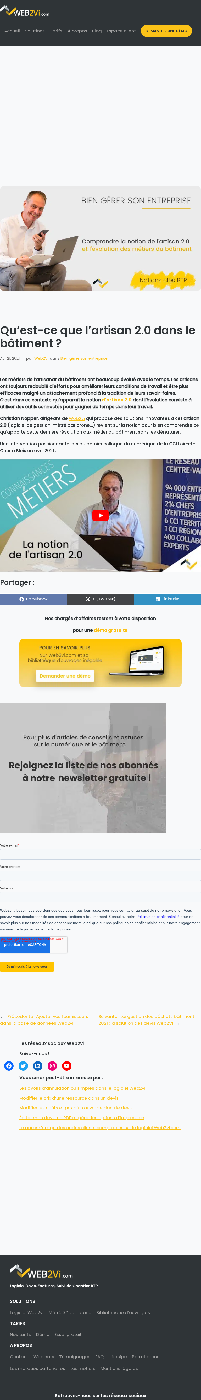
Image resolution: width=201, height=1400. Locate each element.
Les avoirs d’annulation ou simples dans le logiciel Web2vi (82, 1088)
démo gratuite (111, 630)
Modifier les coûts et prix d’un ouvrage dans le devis (76, 1108)
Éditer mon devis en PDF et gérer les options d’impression (81, 1118)
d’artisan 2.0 (117, 400)
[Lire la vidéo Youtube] (100, 515)
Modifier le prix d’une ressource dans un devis (69, 1098)
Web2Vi (41, 358)
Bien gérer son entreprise (84, 358)
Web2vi (77, 418)
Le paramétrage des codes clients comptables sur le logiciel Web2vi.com (100, 1127)
